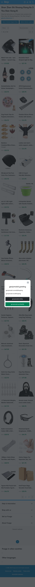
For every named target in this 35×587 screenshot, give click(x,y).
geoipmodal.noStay (17, 299)
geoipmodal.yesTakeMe (17, 304)
